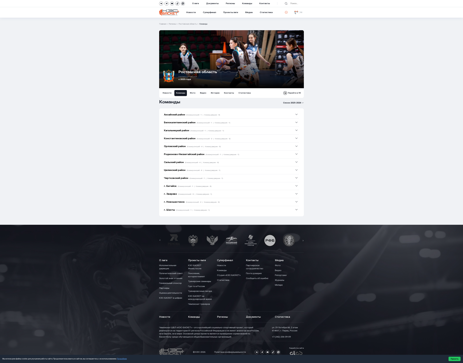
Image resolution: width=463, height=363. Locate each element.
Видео (203, 93)
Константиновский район (197, 138)
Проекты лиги (197, 260)
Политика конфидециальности (230, 352)
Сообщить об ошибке (257, 278)
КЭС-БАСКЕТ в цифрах (170, 298)
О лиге (195, 3)
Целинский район (192, 170)
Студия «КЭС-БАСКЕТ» (229, 275)
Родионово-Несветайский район (201, 154)
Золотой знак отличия (170, 278)
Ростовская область (188, 24)
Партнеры (164, 288)
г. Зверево (188, 193)
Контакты (264, 3)
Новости (191, 12)
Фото (192, 93)
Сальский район (191, 162)
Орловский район (192, 146)
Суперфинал (209, 12)
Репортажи (280, 275)
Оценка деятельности (170, 293)
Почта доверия (254, 273)
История (215, 93)
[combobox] (291, 102)
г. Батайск (187, 186)
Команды (247, 3)
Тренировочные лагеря (200, 291)
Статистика (266, 12)
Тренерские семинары (199, 281)
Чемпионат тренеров (199, 304)
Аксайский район (192, 114)
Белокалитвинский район (197, 122)
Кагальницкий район (194, 130)
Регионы (230, 3)
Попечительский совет (171, 273)
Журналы (279, 280)
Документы (212, 3)
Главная (162, 24)
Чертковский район (193, 178)
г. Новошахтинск (192, 201)
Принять (454, 359)
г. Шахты (187, 209)
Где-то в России (196, 286)
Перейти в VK (294, 93)
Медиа (249, 12)
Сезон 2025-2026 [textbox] (292, 103)
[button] (160, 240)
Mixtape (279, 285)
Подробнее (122, 359)
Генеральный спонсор (170, 283)
